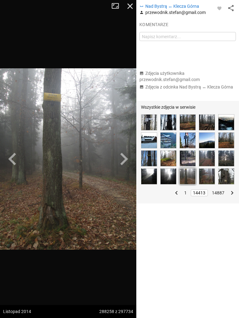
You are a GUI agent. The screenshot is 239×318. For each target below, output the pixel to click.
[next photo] (123, 159)
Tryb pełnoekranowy (117, 6)
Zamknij (130, 6)
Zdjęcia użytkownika (169, 76)
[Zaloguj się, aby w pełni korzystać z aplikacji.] (219, 8)
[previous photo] (12, 159)
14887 (218, 192)
